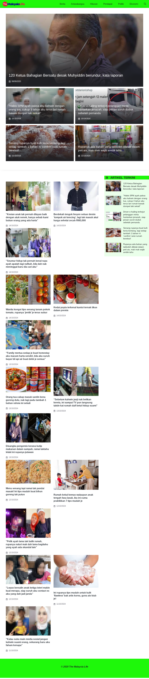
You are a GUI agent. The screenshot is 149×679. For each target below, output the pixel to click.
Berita (62, 4)
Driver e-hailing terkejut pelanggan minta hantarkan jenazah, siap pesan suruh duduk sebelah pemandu (105, 109)
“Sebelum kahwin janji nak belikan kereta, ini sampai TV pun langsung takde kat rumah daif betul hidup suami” (75, 402)
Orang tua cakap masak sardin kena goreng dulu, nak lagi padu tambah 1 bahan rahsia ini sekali (26, 400)
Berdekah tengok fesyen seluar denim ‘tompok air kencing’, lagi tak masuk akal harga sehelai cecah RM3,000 (76, 217)
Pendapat (107, 4)
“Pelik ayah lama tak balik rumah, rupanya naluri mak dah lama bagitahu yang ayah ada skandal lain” (27, 544)
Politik (121, 4)
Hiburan (93, 4)
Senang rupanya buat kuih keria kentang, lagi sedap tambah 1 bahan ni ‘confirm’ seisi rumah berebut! (38, 147)
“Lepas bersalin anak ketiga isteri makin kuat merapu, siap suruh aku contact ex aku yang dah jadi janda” (28, 590)
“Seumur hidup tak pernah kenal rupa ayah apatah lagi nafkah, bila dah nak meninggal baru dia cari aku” (26, 264)
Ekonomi (134, 4)
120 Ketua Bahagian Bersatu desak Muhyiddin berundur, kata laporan (66, 75)
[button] (145, 4)
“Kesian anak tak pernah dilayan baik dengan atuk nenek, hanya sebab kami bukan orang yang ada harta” (27, 217)
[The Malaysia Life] (13, 4)
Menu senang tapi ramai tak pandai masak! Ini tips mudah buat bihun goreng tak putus (25, 491)
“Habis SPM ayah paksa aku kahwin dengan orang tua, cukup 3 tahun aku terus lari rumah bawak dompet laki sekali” (37, 109)
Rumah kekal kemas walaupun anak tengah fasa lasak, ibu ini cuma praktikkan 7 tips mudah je (73, 498)
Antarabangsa (77, 4)
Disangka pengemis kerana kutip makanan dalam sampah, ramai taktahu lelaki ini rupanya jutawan (27, 449)
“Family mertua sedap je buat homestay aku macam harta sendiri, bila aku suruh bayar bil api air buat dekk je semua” (28, 356)
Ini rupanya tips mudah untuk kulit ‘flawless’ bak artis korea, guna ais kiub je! (75, 595)
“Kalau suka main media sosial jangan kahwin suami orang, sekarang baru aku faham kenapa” (28, 642)
